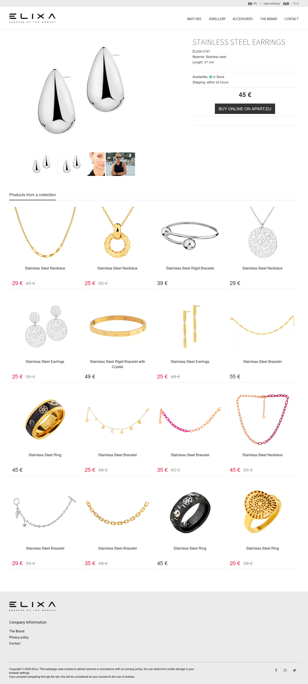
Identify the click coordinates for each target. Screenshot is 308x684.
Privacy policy (19, 637)
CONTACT (292, 19)
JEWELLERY (217, 19)
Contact (14, 643)
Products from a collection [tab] (32, 194)
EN (250, 3)
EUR (286, 3)
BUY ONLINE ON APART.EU (245, 108)
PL (255, 3)
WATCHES (194, 19)
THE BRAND (268, 19)
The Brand (16, 631)
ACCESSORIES (243, 19)
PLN (296, 3)
